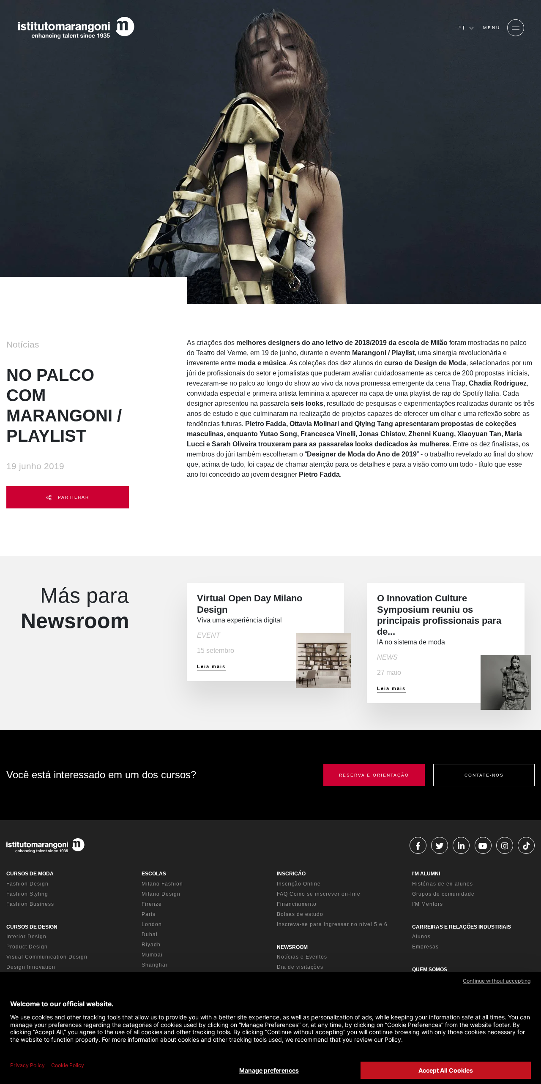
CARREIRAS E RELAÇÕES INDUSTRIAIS (461, 927)
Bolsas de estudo (300, 914)
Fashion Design (27, 884)
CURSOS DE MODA (30, 874)
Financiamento (297, 904)
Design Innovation (30, 967)
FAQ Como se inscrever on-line (319, 894)
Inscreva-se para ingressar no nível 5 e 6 (332, 924)
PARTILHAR (72, 497)
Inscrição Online (299, 884)
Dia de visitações (300, 967)
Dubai (150, 934)
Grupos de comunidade (443, 894)
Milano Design (161, 894)
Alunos (421, 937)
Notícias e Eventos (302, 957)
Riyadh (151, 945)
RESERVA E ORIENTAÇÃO (374, 775)
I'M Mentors (427, 904)
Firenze (152, 904)
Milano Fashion (162, 884)
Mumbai (152, 955)
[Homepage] (76, 28)
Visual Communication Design (46, 957)
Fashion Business (30, 904)
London (152, 924)
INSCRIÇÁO (291, 874)
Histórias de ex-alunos (442, 884)
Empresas (425, 947)
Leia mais (211, 666)
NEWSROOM (292, 947)
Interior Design (26, 937)
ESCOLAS (154, 874)
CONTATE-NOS (484, 775)
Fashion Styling (27, 894)
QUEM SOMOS (429, 970)
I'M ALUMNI (426, 874)
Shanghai (154, 965)
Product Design (27, 947)
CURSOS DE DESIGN (31, 927)
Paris (149, 914)
